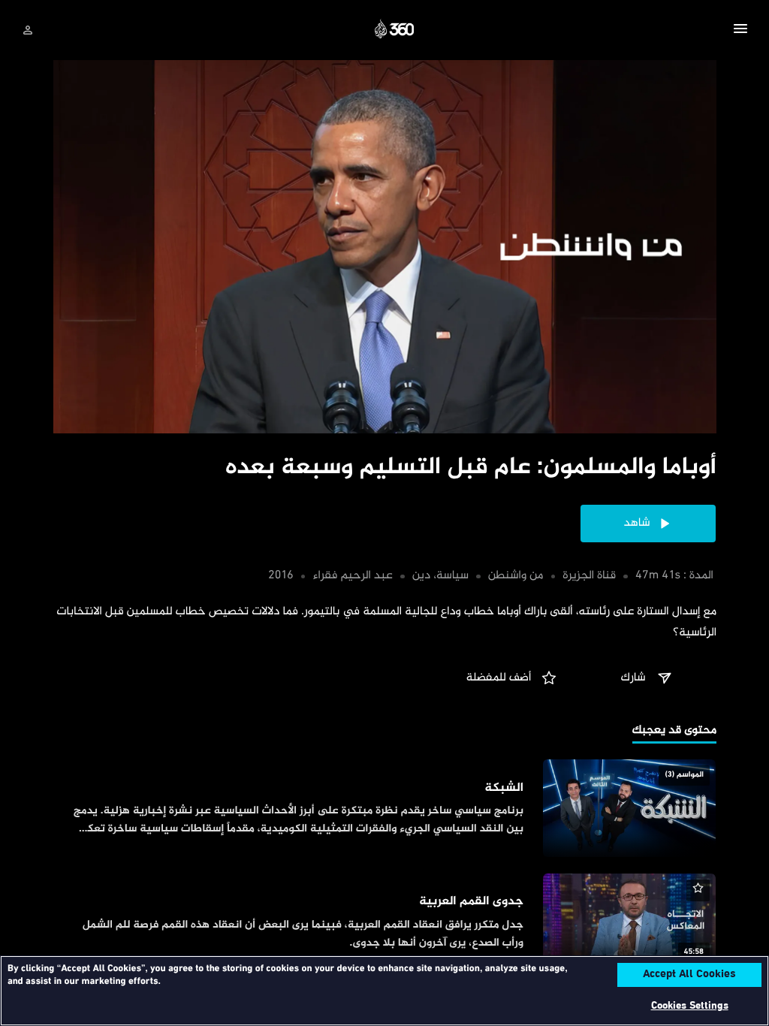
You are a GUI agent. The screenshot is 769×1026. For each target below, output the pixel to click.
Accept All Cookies (689, 975)
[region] (384, 990)
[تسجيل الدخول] (28, 30)
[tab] (674, 732)
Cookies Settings (689, 1006)
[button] (740, 31)
